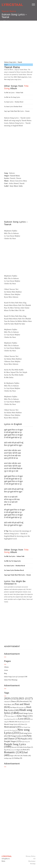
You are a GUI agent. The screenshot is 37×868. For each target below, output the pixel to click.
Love (29, 77)
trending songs (9, 758)
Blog (5, 673)
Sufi (20, 755)
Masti (24, 724)
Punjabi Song (25, 741)
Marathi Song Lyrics (24, 721)
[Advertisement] (18, 40)
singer (13, 755)
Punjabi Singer (12, 741)
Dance (15, 701)
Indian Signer (12, 716)
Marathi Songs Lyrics (12, 724)
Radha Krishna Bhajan (26, 747)
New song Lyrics (9, 79)
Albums (6, 667)
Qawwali (15, 747)
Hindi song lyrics (22, 77)
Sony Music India (16, 186)
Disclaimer (31, 861)
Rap (6, 749)
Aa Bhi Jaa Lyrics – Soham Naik (13, 92)
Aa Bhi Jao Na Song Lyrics (12, 97)
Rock (26, 750)
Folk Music (9, 704)
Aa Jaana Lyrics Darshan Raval (13, 106)
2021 (26, 698)
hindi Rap (22, 707)
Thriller (27, 755)
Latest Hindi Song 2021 (11, 719)
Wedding (18, 758)
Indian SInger (24, 716)
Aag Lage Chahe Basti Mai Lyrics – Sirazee (16, 111)
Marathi (13, 721)
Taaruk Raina (9, 11)
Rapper (20, 749)
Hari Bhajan (14, 707)
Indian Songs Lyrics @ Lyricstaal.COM (15, 676)
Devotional (26, 701)
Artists (6, 670)
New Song (13, 730)
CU (34, 858)
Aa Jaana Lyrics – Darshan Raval (13, 102)
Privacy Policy (30, 856)
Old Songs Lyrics (17, 736)
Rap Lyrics (12, 749)
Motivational (12, 727)
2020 (15, 77)
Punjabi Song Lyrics (15, 745)
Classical (7, 701)
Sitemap (32, 863)
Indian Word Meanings (10, 680)
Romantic (13, 752)
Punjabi (26, 739)
